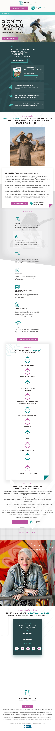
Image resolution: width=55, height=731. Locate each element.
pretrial (27, 427)
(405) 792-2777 (27, 640)
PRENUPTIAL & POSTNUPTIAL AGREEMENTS (27, 291)
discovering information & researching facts (27, 402)
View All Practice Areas (26, 339)
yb (39, 648)
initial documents (27, 377)
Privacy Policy (42, 723)
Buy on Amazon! (30, 77)
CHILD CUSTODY (27, 239)
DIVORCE (27, 223)
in (28, 648)
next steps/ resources (27, 473)
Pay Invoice (27, 706)
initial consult (27, 365)
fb (22, 648)
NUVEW (12, 723)
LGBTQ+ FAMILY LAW (27, 326)
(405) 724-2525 (40, 8)
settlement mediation (27, 415)
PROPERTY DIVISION (27, 309)
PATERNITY (27, 273)
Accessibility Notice (34, 723)
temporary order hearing (27, 389)
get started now (18, 60)
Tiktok (17, 648)
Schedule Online (18, 8)
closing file (27, 462)
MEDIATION (27, 256)
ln (33, 648)
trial (27, 438)
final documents (27, 450)
